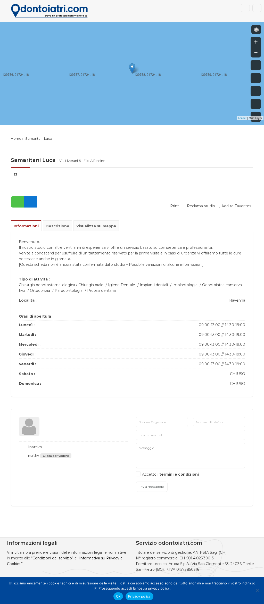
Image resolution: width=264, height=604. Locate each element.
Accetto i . (171, 474)
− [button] (256, 52)
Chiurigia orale (90, 285)
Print (174, 206)
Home (16, 138)
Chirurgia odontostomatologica (47, 285)
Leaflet (242, 118)
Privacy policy (139, 596)
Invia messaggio (152, 487)
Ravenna (237, 300)
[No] (257, 590)
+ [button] (256, 42)
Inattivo (34, 447)
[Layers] (256, 29)
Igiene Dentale (121, 285)
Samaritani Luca (38, 138)
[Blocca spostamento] (256, 91)
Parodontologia (68, 290)
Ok (118, 596)
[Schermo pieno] (256, 65)
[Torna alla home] (256, 104)
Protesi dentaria (101, 290)
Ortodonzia (40, 290)
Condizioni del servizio (52, 558)
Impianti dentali (154, 285)
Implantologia (184, 285)
